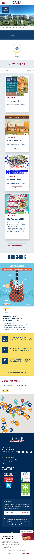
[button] (16, 403)
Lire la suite (16, 109)
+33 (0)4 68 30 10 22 (9, 467)
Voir (4, 390)
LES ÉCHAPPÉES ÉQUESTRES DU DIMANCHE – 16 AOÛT (21, 360)
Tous (6, 70)
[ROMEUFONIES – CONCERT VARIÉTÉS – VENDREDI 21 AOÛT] (17, 285)
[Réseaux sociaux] (19, 452)
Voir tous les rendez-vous (16, 372)
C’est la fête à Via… (14, 140)
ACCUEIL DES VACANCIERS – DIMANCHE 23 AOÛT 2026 (21, 349)
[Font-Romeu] (17, 2)
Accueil (10, 532)
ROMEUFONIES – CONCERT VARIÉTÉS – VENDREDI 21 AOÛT (12, 318)
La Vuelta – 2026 (14, 180)
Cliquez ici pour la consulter (18, 525)
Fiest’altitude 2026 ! (15, 219)
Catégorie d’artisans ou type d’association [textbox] (16, 385)
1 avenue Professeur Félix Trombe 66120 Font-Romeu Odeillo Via (10, 461)
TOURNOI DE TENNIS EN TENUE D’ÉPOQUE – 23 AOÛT (21, 338)
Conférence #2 (13, 101)
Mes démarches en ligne (17, 56)
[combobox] (17, 385)
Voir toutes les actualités (15, 245)
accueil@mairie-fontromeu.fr (7, 470)
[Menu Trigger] (3, 2)
